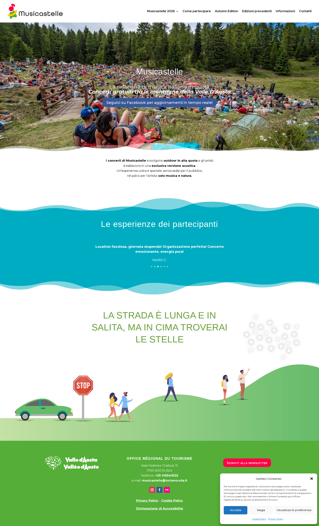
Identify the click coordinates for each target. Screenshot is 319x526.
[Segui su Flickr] (167, 490)
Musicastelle (159, 72)
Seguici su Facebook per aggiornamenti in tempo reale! (160, 102)
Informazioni (285, 11)
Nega (261, 510)
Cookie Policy (259, 519)
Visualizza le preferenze (294, 510)
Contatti (305, 11)
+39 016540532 (166, 475)
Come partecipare (197, 11)
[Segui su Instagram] (152, 490)
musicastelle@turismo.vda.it (164, 480)
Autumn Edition (226, 11)
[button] (311, 478)
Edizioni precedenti (257, 11)
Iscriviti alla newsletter (247, 463)
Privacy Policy (275, 519)
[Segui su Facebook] (159, 490)
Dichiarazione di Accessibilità (159, 508)
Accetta (235, 510)
